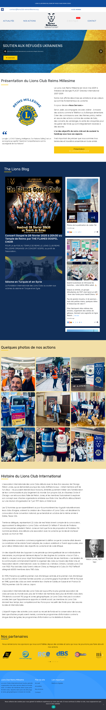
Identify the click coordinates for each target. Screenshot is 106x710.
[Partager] (95, 232)
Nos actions (29, 21)
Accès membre (76, 9)
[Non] (103, 704)
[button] (3, 655)
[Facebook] (2, 9)
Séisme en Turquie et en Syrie (23, 281)
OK (54, 707)
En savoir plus (10, 58)
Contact (92, 21)
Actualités (8, 21)
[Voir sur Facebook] (97, 232)
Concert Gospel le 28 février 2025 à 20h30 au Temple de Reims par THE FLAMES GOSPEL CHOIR (33, 238)
